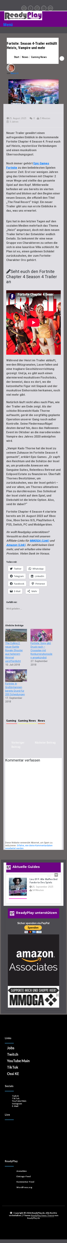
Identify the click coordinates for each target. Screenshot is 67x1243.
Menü (8, 24)
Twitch (12, 1054)
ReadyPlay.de (33, 1218)
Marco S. (15, 73)
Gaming (11, 720)
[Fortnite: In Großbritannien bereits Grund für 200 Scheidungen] (16, 675)
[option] (33, 899)
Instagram (17, 1103)
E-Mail (15, 1106)
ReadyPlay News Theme (42, 1215)
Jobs (10, 1048)
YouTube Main (18, 1061)
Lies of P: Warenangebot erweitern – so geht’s (43, 890)
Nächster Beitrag (45, 742)
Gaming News (27, 720)
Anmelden (21, 1171)
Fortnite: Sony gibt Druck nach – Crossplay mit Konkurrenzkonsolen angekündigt (41, 650)
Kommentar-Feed (25, 1181)
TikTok (12, 1067)
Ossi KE (13, 1073)
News (41, 720)
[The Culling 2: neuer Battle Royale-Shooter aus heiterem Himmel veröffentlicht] (16, 635)
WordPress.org (24, 1187)
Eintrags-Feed (23, 1176)
